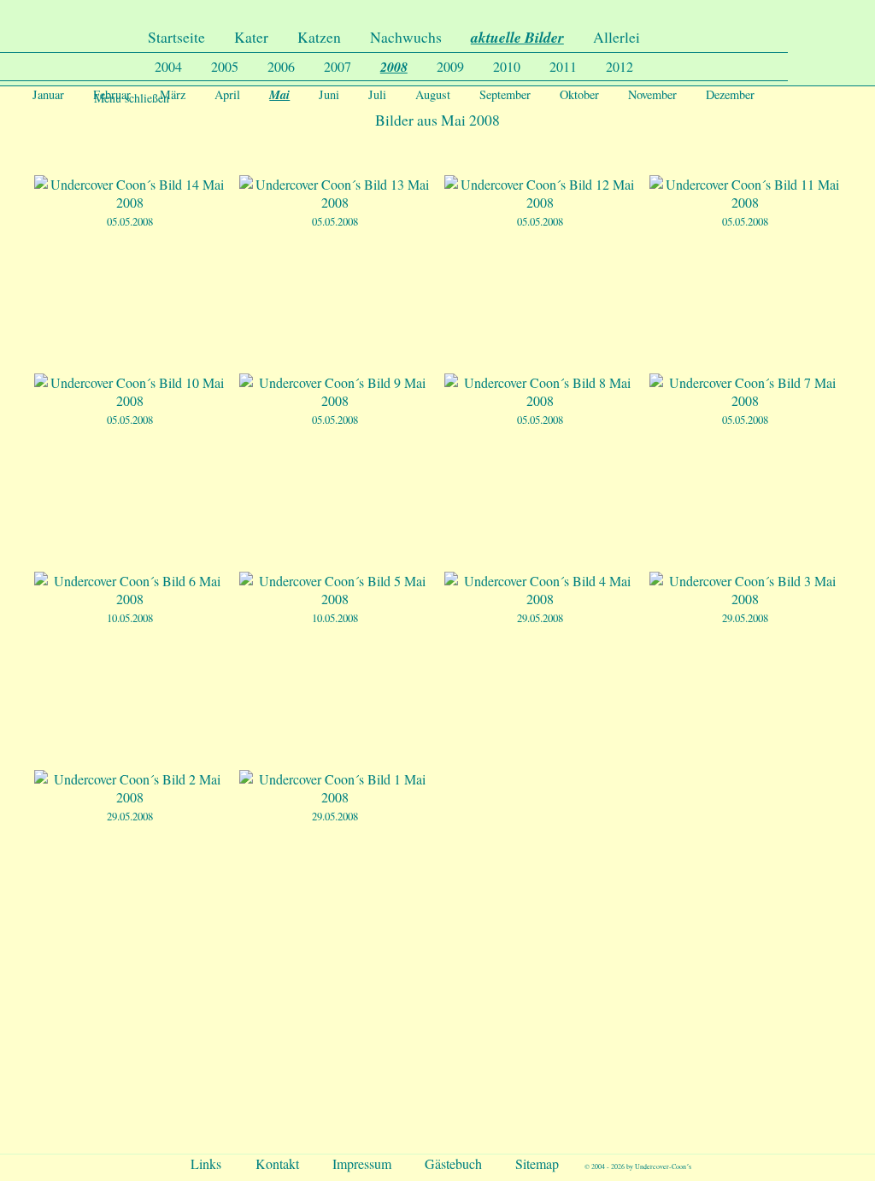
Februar (112, 94)
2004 (168, 66)
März (172, 94)
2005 (224, 66)
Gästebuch (453, 1163)
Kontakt (277, 1163)
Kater (251, 36)
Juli (377, 94)
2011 (563, 66)
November (652, 94)
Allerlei (616, 36)
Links (206, 1163)
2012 (619, 66)
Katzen (319, 36)
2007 (337, 66)
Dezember (730, 94)
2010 (506, 66)
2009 (450, 66)
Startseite (176, 36)
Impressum (361, 1163)
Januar (48, 94)
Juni (329, 94)
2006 (281, 66)
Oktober (579, 94)
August (432, 94)
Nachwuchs (406, 36)
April (227, 94)
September (505, 94)
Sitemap (537, 1163)
